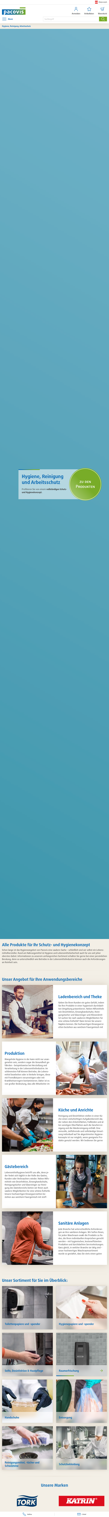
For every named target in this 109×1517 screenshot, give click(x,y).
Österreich (103, 2)
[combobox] (71, 19)
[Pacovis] (10, 11)
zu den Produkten (85, 484)
